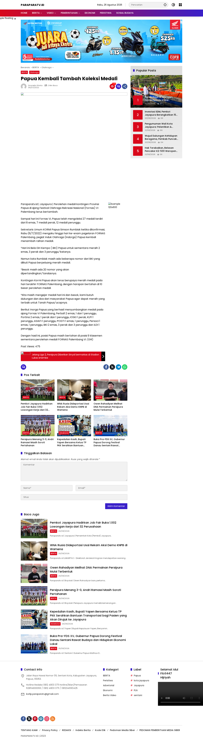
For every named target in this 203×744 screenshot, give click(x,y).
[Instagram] (46, 718)
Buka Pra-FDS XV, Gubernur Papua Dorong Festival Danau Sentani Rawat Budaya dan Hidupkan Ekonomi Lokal (109, 442)
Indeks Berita (83, 730)
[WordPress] (40, 718)
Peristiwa (108, 680)
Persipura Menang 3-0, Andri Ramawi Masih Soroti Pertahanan (37, 442)
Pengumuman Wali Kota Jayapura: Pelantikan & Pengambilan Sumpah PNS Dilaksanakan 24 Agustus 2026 (160, 125)
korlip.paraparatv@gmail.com (42, 694)
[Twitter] (112, 367)
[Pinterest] (35, 718)
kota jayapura (141, 680)
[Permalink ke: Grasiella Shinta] (24, 86)
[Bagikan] (124, 86)
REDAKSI (66, 730)
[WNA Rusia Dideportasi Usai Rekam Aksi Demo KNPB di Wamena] (74, 390)
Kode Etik (100, 730)
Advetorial (64, 433)
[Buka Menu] (180, 5)
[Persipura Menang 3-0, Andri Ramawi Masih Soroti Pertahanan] (38, 425)
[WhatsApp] (124, 367)
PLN (136, 690)
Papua (137, 675)
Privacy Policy (50, 730)
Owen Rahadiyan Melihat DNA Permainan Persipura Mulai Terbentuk (108, 406)
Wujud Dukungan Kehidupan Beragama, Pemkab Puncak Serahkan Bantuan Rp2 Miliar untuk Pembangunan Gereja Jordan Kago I (161, 138)
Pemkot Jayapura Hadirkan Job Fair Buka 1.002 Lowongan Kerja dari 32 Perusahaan (36, 407)
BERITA (24, 72)
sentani (138, 695)
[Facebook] (106, 367)
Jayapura (139, 685)
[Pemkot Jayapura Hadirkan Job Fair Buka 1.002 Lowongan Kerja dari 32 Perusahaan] (38, 390)
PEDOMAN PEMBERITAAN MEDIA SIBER (159, 730)
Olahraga (34, 72)
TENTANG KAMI (29, 730)
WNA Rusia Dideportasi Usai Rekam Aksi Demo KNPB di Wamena (73, 406)
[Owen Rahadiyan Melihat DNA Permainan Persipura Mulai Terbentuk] (110, 390)
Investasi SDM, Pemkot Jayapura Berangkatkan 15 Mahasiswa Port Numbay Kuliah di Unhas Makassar (160, 113)
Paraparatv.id (32, 5)
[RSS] (52, 718)
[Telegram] (118, 367)
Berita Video (109, 695)
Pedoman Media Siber (122, 730)
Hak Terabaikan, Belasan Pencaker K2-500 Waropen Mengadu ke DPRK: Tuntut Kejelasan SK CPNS (160, 150)
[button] (165, 4)
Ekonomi (107, 690)
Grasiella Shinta (35, 85)
